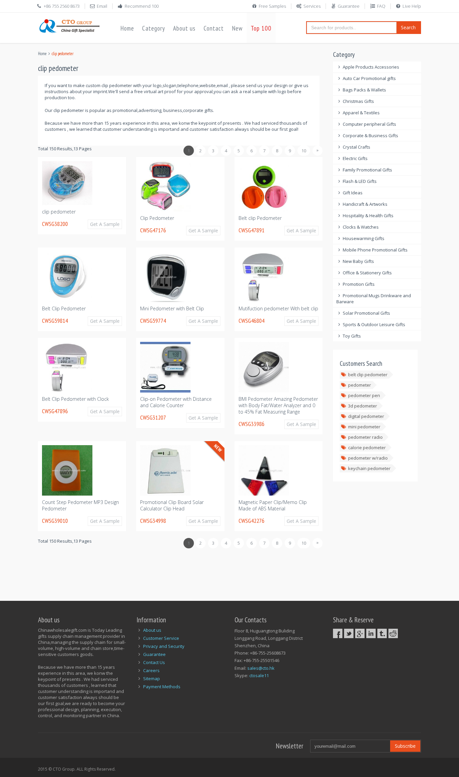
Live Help (412, 6)
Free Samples (272, 6)
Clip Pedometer (157, 218)
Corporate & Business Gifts (370, 135)
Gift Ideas (353, 193)
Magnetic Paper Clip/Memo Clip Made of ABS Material (273, 505)
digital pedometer (366, 416)
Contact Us (154, 662)
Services (312, 6)
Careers (151, 670)
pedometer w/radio (368, 458)
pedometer (359, 385)
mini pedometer (364, 427)
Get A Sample (105, 224)
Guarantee (349, 6)
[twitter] (348, 633)
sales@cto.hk (261, 668)
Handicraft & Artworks (365, 204)
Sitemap (151, 678)
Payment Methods (161, 687)
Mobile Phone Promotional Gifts (375, 250)
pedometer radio (365, 437)
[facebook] (337, 633)
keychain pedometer (369, 468)
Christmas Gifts (358, 101)
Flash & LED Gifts (360, 181)
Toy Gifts (352, 336)
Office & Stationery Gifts (367, 273)
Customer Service (161, 638)
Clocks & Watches (361, 227)
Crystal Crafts (356, 147)
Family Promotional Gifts (367, 170)
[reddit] (393, 633)
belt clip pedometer (367, 375)
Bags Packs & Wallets (364, 90)
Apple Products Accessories (371, 67)
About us (184, 28)
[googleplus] (360, 633)
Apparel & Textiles (361, 113)
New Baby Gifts (358, 261)
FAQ (381, 6)
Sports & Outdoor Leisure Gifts (374, 324)
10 (303, 151)
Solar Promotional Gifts (366, 313)
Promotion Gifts (359, 284)
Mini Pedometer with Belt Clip (172, 308)
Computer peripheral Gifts (369, 124)
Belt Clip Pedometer (64, 308)
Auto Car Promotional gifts (369, 78)
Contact (214, 28)
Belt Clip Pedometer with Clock (75, 399)
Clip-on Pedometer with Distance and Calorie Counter (176, 402)
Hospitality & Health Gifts (368, 215)
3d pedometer (362, 406)
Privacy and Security (163, 646)
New (237, 28)
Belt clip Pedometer (260, 218)
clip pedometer (59, 211)
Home (127, 28)
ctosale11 (259, 675)
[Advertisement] (160, 571)
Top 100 (261, 28)
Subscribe (405, 746)
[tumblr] (382, 633)
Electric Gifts (355, 158)
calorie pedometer (367, 447)
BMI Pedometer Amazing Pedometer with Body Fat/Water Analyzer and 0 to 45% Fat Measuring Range (278, 405)
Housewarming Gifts (363, 238)
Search (408, 27)
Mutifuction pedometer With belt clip (278, 308)
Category (153, 28)
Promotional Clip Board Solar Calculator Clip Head (172, 505)
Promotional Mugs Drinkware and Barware (373, 299)
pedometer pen (364, 395)
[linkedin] (371, 633)
